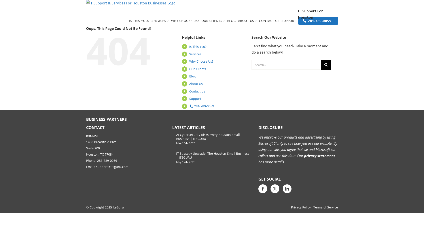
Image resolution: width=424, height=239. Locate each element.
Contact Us (197, 91)
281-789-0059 (203, 106)
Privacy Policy (301, 207)
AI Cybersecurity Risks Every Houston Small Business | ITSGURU (208, 137)
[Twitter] (275, 188)
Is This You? (197, 46)
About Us (196, 84)
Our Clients (197, 69)
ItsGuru (118, 207)
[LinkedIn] (287, 188)
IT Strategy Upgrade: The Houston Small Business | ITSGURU (212, 155)
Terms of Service (325, 207)
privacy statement (319, 155)
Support (195, 98)
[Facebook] (262, 188)
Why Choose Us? (201, 61)
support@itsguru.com (112, 167)
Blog (192, 76)
